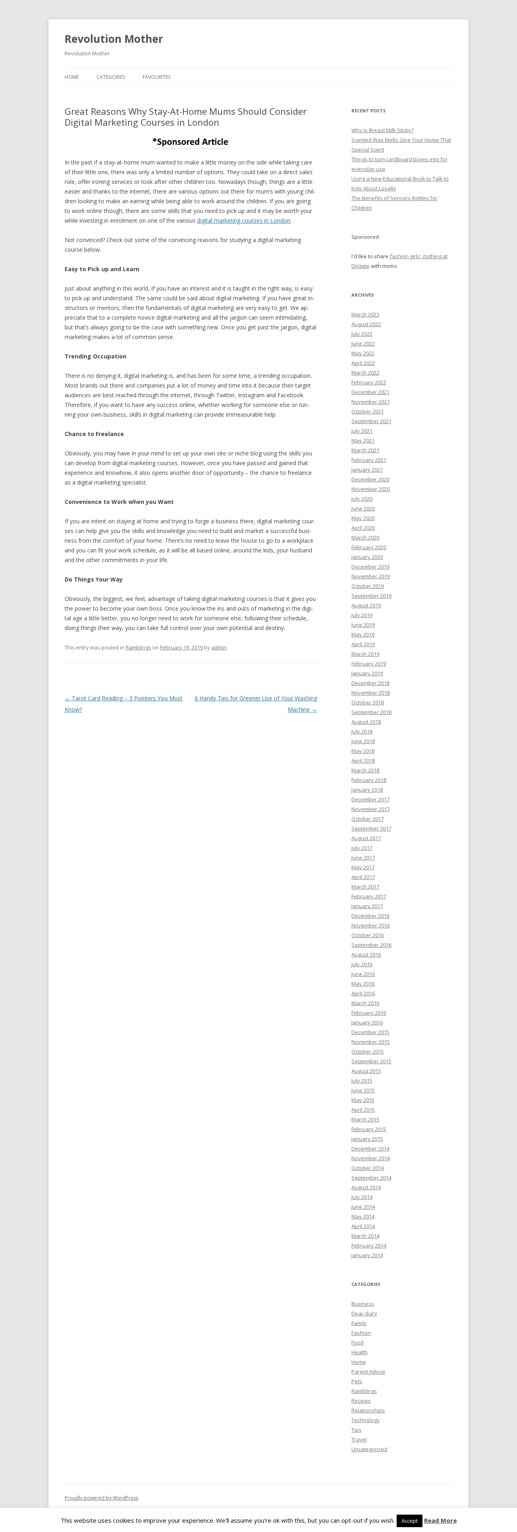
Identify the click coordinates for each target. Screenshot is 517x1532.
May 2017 (362, 867)
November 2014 (370, 1158)
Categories (111, 77)
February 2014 (368, 1245)
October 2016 (367, 935)
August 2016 (366, 954)
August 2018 (366, 721)
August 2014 (366, 1187)
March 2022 (365, 372)
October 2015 (367, 1051)
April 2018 (363, 760)
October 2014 (367, 1168)
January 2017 (367, 906)
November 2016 (370, 925)
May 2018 (362, 750)
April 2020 (363, 527)
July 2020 (361, 498)
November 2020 (370, 489)
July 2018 (361, 731)
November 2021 (370, 401)
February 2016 (368, 1012)
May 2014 (362, 1216)
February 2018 (368, 780)
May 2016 (362, 983)
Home (72, 77)
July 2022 (361, 333)
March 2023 (365, 314)
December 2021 (370, 392)
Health (359, 1352)
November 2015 (370, 1041)
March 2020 (365, 537)
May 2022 (362, 353)
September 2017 (371, 828)
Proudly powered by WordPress (101, 1497)
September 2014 (371, 1177)
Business (362, 1303)
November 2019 (370, 576)
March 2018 (365, 770)
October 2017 (367, 818)
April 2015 (363, 1109)
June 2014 (363, 1206)
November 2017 (370, 809)
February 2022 (368, 382)
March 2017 (365, 886)
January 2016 (367, 1022)
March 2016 (365, 1003)
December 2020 (370, 479)
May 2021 (362, 440)
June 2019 (363, 624)
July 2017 (361, 847)
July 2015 (361, 1080)
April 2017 (363, 877)
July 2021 (361, 430)
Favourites (156, 77)
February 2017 (368, 896)
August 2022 (366, 324)
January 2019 (367, 673)
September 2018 (371, 712)
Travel (359, 1439)
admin (219, 647)
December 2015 (370, 1032)
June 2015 (363, 1090)
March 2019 (365, 653)
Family (359, 1323)
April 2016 (363, 993)
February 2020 (368, 547)
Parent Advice (368, 1371)
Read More (440, 1520)
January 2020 (367, 557)
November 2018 (370, 692)
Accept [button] (409, 1520)
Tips (356, 1429)
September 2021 (371, 421)
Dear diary (364, 1313)
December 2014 (370, 1148)
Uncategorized (369, 1449)
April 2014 (363, 1226)
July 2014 (361, 1197)
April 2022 (363, 363)
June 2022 (363, 343)
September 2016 (371, 944)
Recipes (361, 1400)
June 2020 (363, 508)
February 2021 (368, 460)
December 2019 (370, 566)
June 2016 (363, 974)
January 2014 (367, 1255)
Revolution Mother (114, 39)
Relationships (368, 1410)
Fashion (361, 1332)
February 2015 (368, 1129)
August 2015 (366, 1071)
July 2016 (361, 964)
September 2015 (371, 1061)
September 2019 (371, 595)
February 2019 (368, 663)
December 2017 (370, 799)
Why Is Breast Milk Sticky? (382, 130)
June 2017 (363, 857)
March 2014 (365, 1235)
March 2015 (365, 1119)
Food (357, 1342)
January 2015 (367, 1138)
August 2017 (366, 838)
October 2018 (367, 702)
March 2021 (365, 450)
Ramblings (138, 647)
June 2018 (363, 741)
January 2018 (367, 789)
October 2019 (367, 586)
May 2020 (362, 518)
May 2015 (362, 1100)
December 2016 (370, 915)
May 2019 (362, 634)
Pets (356, 1381)
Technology (365, 1420)
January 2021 (367, 469)
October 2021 (367, 411)
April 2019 (363, 644)
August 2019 (366, 605)
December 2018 (370, 683)
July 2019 (361, 615)
